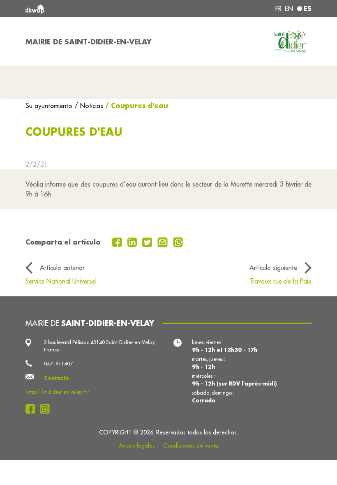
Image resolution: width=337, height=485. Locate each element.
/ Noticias (88, 106)
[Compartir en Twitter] (148, 242)
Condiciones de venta (190, 445)
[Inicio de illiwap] (82, 8)
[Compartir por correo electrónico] (163, 242)
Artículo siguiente (273, 267)
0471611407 (58, 363)
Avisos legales (137, 445)
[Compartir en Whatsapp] (178, 242)
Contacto (56, 377)
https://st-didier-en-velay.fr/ (57, 392)
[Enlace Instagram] (47, 409)
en (289, 9)
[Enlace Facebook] (32, 409)
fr (278, 9)
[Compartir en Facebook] (118, 242)
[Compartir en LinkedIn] (133, 242)
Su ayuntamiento (49, 106)
